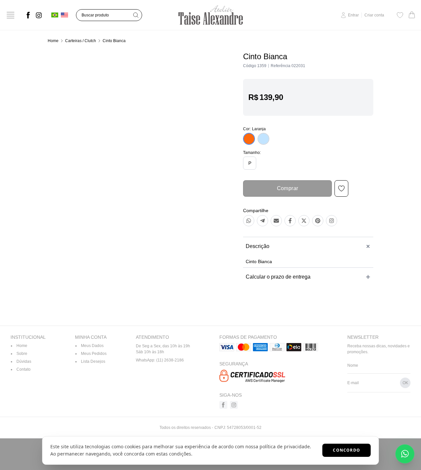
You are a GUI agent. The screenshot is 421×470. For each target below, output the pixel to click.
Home (53, 40)
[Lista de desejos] (400, 15)
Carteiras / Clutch (80, 40)
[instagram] (38, 15)
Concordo (346, 450)
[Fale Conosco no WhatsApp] (404, 453)
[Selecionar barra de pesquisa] (136, 15)
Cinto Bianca (114, 40)
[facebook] (28, 15)
